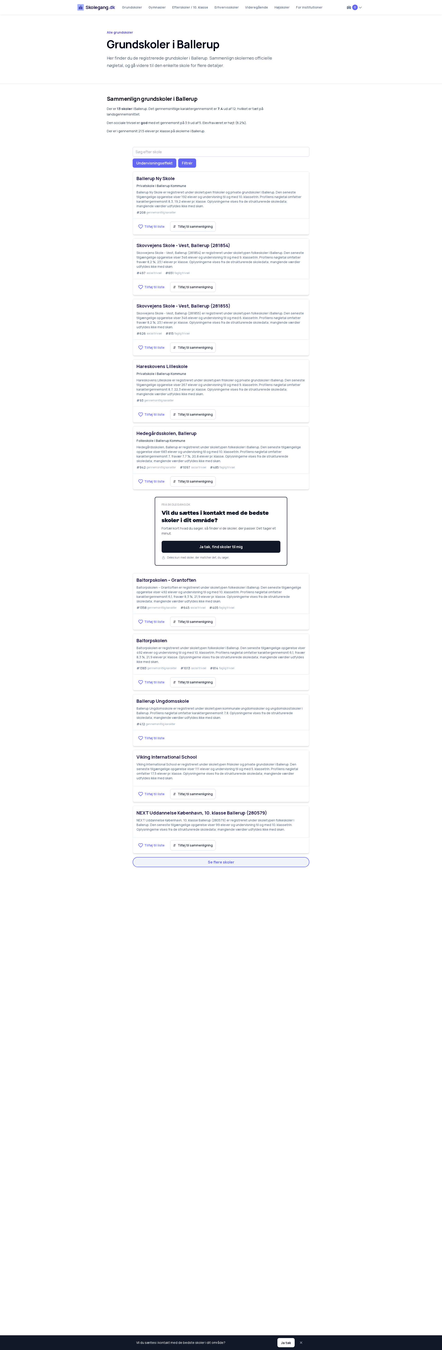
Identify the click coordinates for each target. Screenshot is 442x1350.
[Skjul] (301, 1342)
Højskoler (282, 7)
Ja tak (286, 1343)
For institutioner (309, 7)
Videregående (256, 7)
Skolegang (100, 7)
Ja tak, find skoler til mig (221, 546)
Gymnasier (157, 7)
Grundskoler (132, 7)
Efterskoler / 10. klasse (190, 7)
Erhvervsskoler (227, 7)
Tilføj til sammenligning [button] (193, 226)
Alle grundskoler (120, 32)
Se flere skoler (221, 862)
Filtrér (187, 163)
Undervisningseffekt (154, 163)
